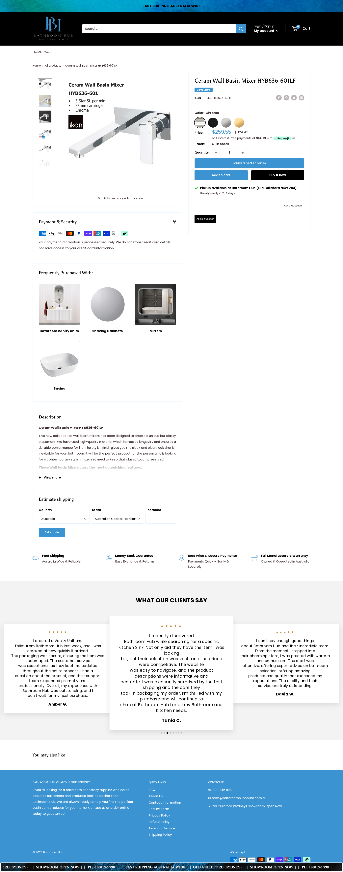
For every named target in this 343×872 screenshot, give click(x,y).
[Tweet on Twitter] (294, 98)
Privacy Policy (159, 815)
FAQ (152, 789)
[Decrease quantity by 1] (216, 152)
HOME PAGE (42, 52)
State (96, 510)
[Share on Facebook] (279, 98)
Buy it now (277, 175)
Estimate (52, 532)
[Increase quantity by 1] (242, 152)
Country (45, 510)
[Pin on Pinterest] (286, 98)
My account (264, 30)
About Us (156, 796)
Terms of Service (162, 828)
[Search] (241, 28)
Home (37, 66)
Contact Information (165, 802)
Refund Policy (159, 821)
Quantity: (202, 152)
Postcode (153, 510)
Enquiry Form (159, 809)
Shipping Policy (160, 834)
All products (53, 66)
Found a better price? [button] (249, 163)
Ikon (198, 98)
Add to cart (221, 175)
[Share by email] (301, 98)
